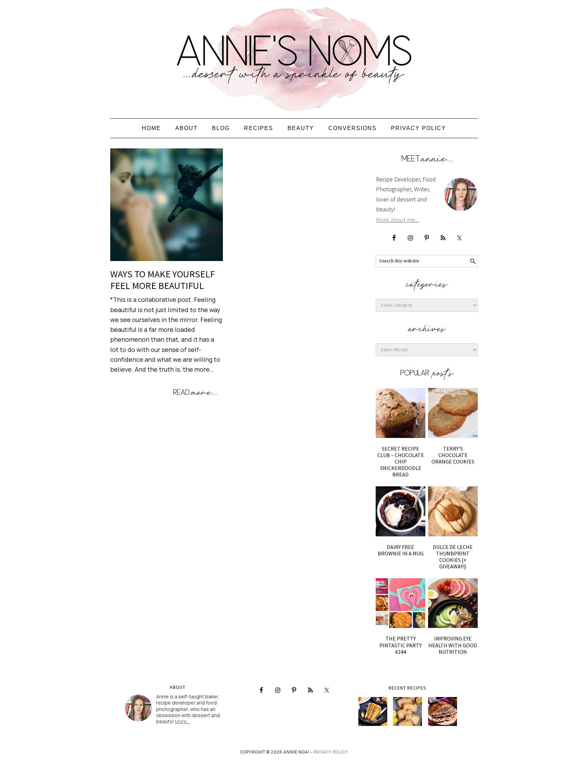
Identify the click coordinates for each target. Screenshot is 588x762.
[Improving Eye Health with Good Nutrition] (453, 603)
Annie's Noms (294, 56)
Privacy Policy (330, 752)
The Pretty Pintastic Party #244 (400, 645)
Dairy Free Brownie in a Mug (401, 550)
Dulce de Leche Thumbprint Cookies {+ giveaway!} (453, 557)
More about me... (397, 220)
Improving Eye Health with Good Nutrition (452, 645)
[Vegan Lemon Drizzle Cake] (407, 711)
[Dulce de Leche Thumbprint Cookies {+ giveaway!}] (453, 511)
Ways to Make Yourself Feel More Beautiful (162, 280)
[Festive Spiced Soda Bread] (442, 711)
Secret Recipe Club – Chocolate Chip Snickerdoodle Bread (400, 461)
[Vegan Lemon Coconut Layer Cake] (372, 711)
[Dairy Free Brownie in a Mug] (400, 511)
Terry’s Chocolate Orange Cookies (452, 455)
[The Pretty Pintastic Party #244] (400, 603)
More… (182, 721)
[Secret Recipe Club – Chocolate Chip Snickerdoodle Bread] (400, 413)
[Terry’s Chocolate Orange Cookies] (453, 413)
